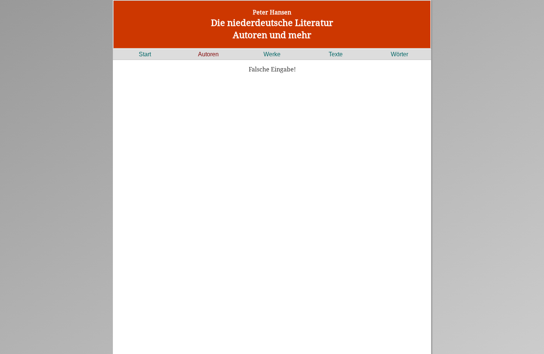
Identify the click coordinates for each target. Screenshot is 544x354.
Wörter (399, 54)
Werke (272, 54)
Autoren (208, 54)
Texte (336, 54)
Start (145, 54)
